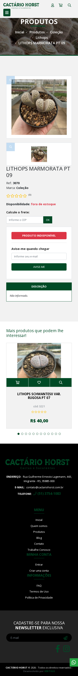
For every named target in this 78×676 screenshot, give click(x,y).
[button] (18, 434)
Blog (39, 538)
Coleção (56, 32)
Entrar (39, 564)
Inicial (19, 32)
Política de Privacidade (39, 597)
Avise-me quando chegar (30, 249)
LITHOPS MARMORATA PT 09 (42, 43)
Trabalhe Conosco (39, 550)
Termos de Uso (39, 591)
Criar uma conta (39, 570)
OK (48, 220)
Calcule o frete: (18, 212)
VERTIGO (49, 671)
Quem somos (39, 526)
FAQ (39, 585)
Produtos (37, 32)
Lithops (42, 37)
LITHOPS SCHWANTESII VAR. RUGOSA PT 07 (39, 396)
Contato (39, 544)
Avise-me (39, 267)
